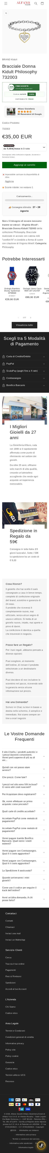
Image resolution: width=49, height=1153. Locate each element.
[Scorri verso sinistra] (18, 318)
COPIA (31, 94)
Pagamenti (10, 970)
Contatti (9, 921)
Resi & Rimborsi (13, 976)
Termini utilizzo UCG (15, 1075)
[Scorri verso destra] (31, 318)
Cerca (8, 958)
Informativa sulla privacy (26, 1135)
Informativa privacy (14, 1043)
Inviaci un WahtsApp (15, 940)
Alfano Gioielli (17, 1114)
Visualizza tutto (24, 325)
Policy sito (10, 1050)
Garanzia (9, 1062)
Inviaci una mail (13, 933)
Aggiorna (9, 181)
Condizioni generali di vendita (19, 1037)
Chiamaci (10, 927)
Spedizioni (10, 983)
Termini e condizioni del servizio (26, 1139)
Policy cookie (11, 1056)
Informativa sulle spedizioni (21, 1143)
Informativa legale (26, 1147)
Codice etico (11, 1013)
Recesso (9, 1081)
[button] (6, 3)
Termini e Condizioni (15, 1031)
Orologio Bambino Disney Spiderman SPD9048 (12, 291)
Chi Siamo (10, 1007)
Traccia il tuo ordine (14, 964)
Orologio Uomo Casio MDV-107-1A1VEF (32, 290)
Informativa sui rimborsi (29, 1130)
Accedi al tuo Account (15, 989)
